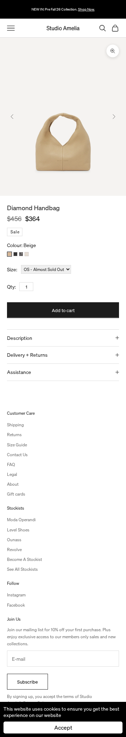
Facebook (16, 605)
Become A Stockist (24, 559)
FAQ (11, 464)
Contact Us (17, 454)
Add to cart (63, 310)
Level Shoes (18, 529)
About (13, 484)
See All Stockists (22, 569)
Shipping (15, 424)
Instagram (16, 594)
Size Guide (17, 444)
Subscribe (27, 682)
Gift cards (16, 494)
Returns (14, 434)
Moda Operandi (21, 519)
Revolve (14, 549)
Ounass (14, 539)
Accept (63, 727)
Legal (12, 474)
